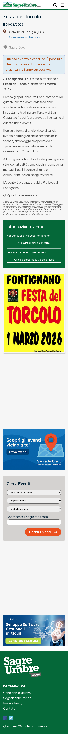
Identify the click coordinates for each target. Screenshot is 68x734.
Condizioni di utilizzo (17, 693)
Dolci (22, 47)
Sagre (13, 47)
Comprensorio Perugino (25, 37)
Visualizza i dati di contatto (34, 243)
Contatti (9, 708)
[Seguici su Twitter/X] (11, 718)
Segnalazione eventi (17, 698)
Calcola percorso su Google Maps (34, 259)
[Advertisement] (34, 390)
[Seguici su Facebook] (5, 718)
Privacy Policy (12, 703)
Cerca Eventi (40, 532)
